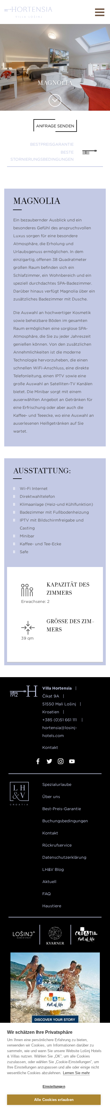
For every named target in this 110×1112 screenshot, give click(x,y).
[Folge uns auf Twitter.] (49, 762)
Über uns (51, 796)
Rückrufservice (57, 845)
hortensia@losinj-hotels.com (59, 731)
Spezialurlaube (56, 784)
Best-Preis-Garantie (61, 808)
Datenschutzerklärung (64, 857)
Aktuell (49, 881)
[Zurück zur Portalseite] (24, 795)
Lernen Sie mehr (76, 1073)
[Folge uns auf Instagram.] (60, 762)
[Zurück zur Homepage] (28, 12)
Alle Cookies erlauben (54, 1100)
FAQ (46, 893)
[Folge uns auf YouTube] (72, 762)
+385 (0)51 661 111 (60, 720)
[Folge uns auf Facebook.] (38, 762)
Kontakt (50, 747)
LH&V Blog (53, 869)
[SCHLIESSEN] (99, 12)
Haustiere (51, 906)
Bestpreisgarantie (52, 144)
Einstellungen (54, 1087)
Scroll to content (55, 100)
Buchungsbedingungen (65, 821)
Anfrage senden (55, 126)
